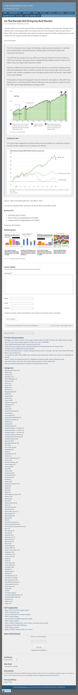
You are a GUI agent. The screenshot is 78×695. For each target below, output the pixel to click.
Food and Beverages (11, 458)
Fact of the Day (9, 447)
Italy (6, 490)
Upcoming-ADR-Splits (11, 597)
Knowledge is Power (11, 494)
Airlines (7, 375)
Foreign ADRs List (15, 13)
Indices (35, 13)
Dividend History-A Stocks (13, 434)
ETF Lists (43, 13)
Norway (7, 518)
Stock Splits (8, 565)
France (7, 460)
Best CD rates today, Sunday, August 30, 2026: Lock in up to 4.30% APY (27, 342)
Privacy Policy (8, 682)
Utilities (7, 601)
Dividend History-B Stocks (13, 437)
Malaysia (7, 496)
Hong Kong (8, 477)
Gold (6, 469)
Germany (7, 467)
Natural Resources (10, 511)
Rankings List (9, 537)
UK (6, 591)
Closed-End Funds (10, 411)
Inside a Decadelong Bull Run (20, 201)
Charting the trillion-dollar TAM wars (16, 625)
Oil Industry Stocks (10, 522)
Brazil (6, 394)
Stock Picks (8, 563)
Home (5, 13)
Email (6, 303)
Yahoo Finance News (15, 338)
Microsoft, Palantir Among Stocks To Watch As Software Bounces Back (26, 363)
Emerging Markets (10, 443)
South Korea (9, 556)
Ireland (7, 486)
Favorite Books (9, 454)
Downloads (27, 13)
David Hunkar (12, 23)
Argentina (8, 377)
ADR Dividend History (11, 370)
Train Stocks (8, 586)
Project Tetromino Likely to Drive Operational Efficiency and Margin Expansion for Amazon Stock (34, 346)
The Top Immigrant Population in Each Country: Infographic (22, 325)
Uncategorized (9, 593)
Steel (6, 561)
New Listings (9, 514)
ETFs (6, 445)
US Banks (8, 599)
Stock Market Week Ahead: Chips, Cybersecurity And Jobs (22, 344)
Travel (7, 588)
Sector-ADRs (9, 548)
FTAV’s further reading (12, 617)
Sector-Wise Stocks (11, 550)
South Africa (8, 554)
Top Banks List (9, 578)
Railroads (8, 535)
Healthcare (8, 473)
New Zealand (9, 516)
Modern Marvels (10, 503)
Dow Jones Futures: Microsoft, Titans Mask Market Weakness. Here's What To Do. (30, 361)
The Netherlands (10, 576)
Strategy (12, 258)
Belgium (7, 387)
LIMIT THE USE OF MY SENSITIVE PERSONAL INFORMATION (47, 687)
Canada (7, 396)
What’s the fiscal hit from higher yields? (17, 610)
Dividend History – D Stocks (13, 428)
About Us (51, 13)
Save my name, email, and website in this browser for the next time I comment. (33, 313)
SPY (24, 215)
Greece (7, 471)
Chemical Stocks (10, 402)
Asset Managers (10, 379)
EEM (35, 218)
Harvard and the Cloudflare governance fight (18, 619)
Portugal (7, 533)
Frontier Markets (10, 462)
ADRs (6, 372)
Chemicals (8, 404)
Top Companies (9, 580)
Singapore (8, 552)
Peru (6, 529)
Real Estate (8, 539)
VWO (37, 220)
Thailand (7, 573)
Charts (7, 400)
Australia (7, 381)
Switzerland (8, 571)
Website (6, 308)
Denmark (7, 424)
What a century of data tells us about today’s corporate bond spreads (26, 623)
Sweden (7, 569)
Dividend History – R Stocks (13, 432)
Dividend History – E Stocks (13, 430)
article (60, 28)
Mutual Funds (9, 507)
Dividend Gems (9, 426)
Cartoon (7, 398)
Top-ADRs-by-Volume (11, 582)
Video (7, 603)
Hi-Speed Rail (9, 475)
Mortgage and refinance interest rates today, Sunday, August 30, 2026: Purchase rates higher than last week (38, 340)
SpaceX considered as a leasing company (17, 614)
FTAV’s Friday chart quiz (12, 612)
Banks (7, 385)
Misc (6, 501)
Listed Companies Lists (32, 16)
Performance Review (11, 524)
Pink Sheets (8, 531)
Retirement (8, 541)
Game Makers (9, 464)
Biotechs (7, 390)
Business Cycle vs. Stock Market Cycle (61, 325)
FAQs (6, 452)
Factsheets (8, 449)
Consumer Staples (10, 419)
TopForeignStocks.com (18, 5)
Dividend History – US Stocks (13, 16)
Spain (6, 558)
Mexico (7, 499)
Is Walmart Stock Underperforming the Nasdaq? (19, 348)
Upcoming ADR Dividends (12, 595)
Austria (7, 383)
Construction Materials (12, 417)
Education (60, 13)
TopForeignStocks (10, 584)
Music (6, 505)
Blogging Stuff (9, 392)
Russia (7, 543)
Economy (7, 441)
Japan (6, 492)
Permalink (22, 258)
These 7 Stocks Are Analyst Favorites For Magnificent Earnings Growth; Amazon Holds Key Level (34, 359)
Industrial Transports (11, 484)
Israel (6, 488)
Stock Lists (70, 13)
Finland (7, 456)
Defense (7, 422)
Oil (6, 520)
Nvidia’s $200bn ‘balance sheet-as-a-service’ (19, 629)
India (6, 479)
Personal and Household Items (14, 526)
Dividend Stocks (10, 439)
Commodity (8, 415)
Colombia (8, 413)
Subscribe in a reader (11, 666)
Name (6, 298)
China (6, 409)
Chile (6, 407)
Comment (17, 258)
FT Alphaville (12, 608)
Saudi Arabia (9, 546)
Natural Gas (8, 509)
